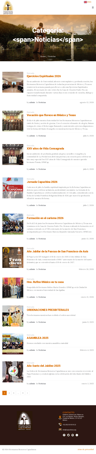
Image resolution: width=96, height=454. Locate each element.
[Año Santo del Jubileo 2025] (12, 371)
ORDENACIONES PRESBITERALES (48, 310)
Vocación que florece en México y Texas (51, 115)
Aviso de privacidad (86, 449)
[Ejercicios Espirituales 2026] (12, 82)
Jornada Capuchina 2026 (42, 182)
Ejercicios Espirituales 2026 (44, 76)
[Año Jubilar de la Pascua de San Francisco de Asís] (12, 257)
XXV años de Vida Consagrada (45, 148)
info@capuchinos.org (69, 430)
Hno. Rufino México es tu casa (45, 282)
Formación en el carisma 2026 (45, 218)
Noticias (52, 56)
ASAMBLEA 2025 (37, 338)
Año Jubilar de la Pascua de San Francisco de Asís (57, 251)
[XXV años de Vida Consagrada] (12, 154)
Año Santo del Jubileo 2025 (43, 365)
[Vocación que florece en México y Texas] (12, 121)
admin (32, 102)
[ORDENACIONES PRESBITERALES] (12, 315)
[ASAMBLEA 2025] (12, 343)
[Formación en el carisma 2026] (12, 224)
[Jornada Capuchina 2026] (12, 187)
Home (43, 56)
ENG (89, 2)
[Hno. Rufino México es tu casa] (12, 288)
